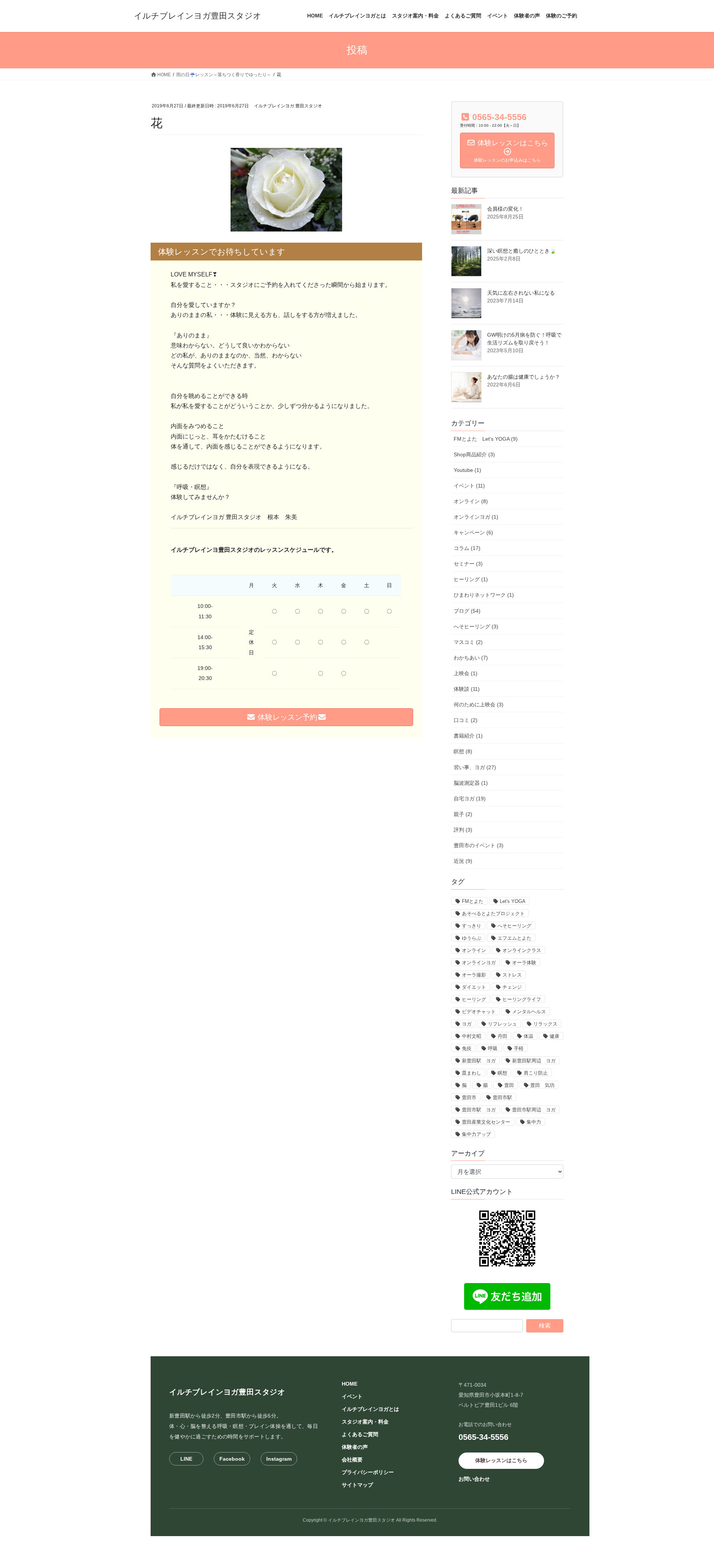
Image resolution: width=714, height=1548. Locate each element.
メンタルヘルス (529, 1011)
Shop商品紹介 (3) (474, 454)
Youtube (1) (467, 470)
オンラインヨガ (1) (476, 517)
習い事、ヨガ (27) (475, 767)
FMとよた (472, 901)
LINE (186, 1459)
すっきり (471, 926)
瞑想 (502, 1073)
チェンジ (512, 987)
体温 (528, 1036)
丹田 (502, 1036)
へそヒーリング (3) (476, 626)
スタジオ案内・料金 (365, 1422)
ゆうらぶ (471, 938)
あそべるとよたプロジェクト (493, 913)
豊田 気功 (542, 1085)
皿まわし (471, 1073)
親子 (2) (463, 814)
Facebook (232, 1459)
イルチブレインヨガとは (370, 1409)
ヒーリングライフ (521, 999)
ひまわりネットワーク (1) (484, 595)
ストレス (512, 975)
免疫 (467, 1048)
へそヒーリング (514, 926)
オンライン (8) (471, 501)
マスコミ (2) (468, 642)
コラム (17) (467, 548)
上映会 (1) (465, 673)
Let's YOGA (512, 901)
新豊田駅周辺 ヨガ (534, 1060)
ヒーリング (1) (471, 579)
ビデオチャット (479, 1011)
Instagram (279, 1459)
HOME (349, 1384)
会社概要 (352, 1460)
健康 (554, 1036)
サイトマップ (357, 1485)
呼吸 (493, 1048)
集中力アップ (476, 1134)
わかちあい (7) (471, 658)
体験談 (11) (467, 689)
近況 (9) (463, 861)
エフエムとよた (514, 938)
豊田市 (469, 1097)
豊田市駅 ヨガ (479, 1110)
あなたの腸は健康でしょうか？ (523, 377)
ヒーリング (474, 999)
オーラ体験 (524, 962)
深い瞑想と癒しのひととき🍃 (521, 251)
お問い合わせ (474, 1479)
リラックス (545, 1024)
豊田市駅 (502, 1097)
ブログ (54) (467, 611)
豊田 (509, 1085)
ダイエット (474, 987)
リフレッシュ (502, 1024)
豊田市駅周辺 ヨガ (534, 1110)
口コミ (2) (465, 720)
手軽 (519, 1048)
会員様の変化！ (505, 209)
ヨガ (467, 1024)
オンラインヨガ (479, 962)
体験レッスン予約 (286, 717)
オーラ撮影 (474, 975)
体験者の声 (355, 1447)
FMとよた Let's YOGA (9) (486, 439)
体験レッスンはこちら (501, 1460)
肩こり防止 (536, 1073)
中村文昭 (471, 1036)
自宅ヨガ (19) (470, 798)
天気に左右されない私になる (521, 293)
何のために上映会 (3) (479, 704)
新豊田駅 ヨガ (479, 1060)
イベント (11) (469, 486)
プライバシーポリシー (368, 1472)
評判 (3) (463, 830)
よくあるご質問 (360, 1434)
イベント (352, 1396)
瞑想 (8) (463, 751)
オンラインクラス (521, 950)
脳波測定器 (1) (471, 783)
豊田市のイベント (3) (479, 845)
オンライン (474, 950)
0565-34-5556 (483, 1437)
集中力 (534, 1122)
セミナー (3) (468, 564)
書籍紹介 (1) (468, 736)
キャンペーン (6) (473, 532)
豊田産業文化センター (486, 1122)
